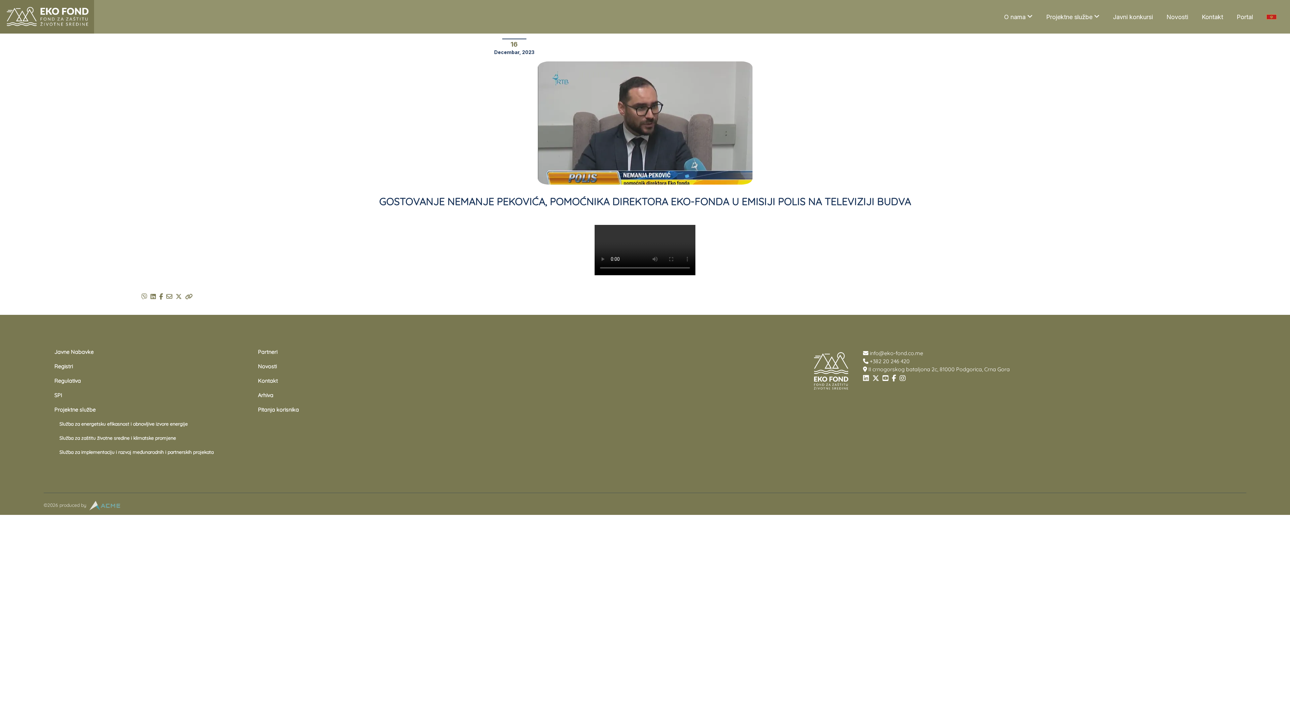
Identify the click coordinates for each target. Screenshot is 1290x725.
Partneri (267, 351)
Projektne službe (1069, 17)
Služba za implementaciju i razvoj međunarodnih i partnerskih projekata (136, 452)
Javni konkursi (1133, 16)
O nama (1015, 17)
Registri (63, 366)
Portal (1245, 16)
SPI (58, 395)
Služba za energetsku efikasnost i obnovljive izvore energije (123, 424)
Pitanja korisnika (278, 409)
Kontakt (1212, 16)
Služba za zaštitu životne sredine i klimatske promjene (117, 438)
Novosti (1177, 16)
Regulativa (67, 380)
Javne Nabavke (74, 351)
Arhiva (265, 395)
